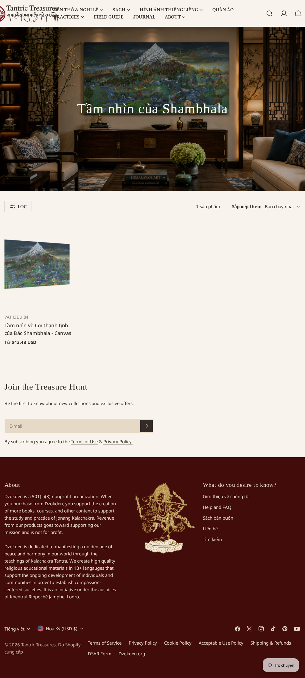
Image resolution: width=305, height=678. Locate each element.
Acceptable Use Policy (221, 643)
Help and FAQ (217, 507)
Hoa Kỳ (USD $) (61, 628)
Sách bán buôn (218, 518)
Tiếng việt (14, 629)
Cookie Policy (178, 643)
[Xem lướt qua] (63, 232)
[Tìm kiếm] (270, 13)
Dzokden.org (132, 654)
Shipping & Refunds (270, 643)
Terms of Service (105, 643)
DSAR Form (99, 654)
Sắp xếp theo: (246, 206)
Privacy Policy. (118, 441)
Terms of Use (84, 441)
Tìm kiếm (212, 539)
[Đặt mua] (146, 426)
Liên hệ (210, 529)
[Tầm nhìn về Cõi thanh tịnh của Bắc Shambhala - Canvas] (38, 264)
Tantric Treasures (38, 645)
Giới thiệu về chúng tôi (226, 496)
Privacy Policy (143, 643)
